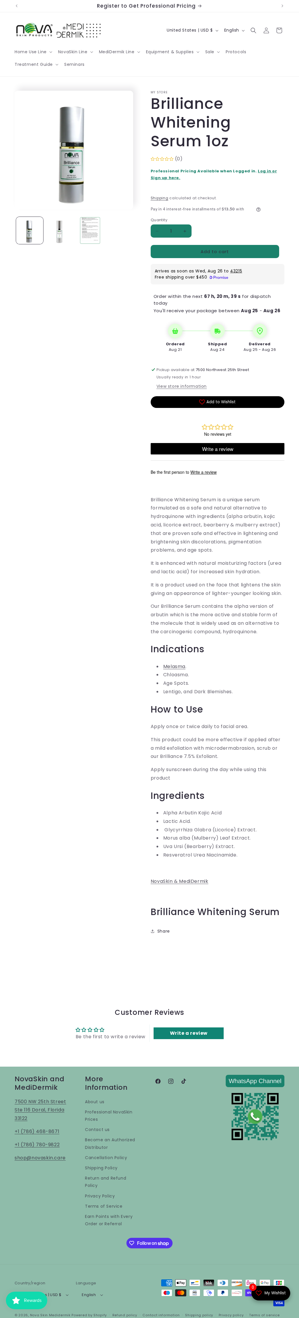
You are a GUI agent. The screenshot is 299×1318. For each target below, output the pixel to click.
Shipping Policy (101, 1168)
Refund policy (124, 1315)
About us (95, 1102)
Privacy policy (231, 1315)
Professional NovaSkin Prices (109, 1115)
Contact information (161, 1315)
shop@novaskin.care (40, 1157)
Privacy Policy (100, 1196)
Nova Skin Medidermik (50, 1315)
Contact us (97, 1129)
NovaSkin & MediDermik (179, 881)
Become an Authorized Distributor (110, 1143)
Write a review (189, 1033)
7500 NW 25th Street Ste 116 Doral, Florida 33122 (40, 1110)
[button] (33, 52)
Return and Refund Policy (105, 1181)
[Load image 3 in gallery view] (90, 230)
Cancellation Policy (106, 1158)
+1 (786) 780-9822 (37, 1144)
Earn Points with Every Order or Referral (109, 1220)
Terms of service (264, 1315)
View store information (182, 386)
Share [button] (163, 931)
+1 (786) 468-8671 (37, 1131)
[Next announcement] (282, 5)
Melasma (174, 666)
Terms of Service (104, 1206)
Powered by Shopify (89, 1315)
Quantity (159, 220)
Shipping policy (199, 1315)
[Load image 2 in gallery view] (59, 230)
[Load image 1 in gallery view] (29, 230)
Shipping (159, 197)
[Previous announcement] (16, 5)
